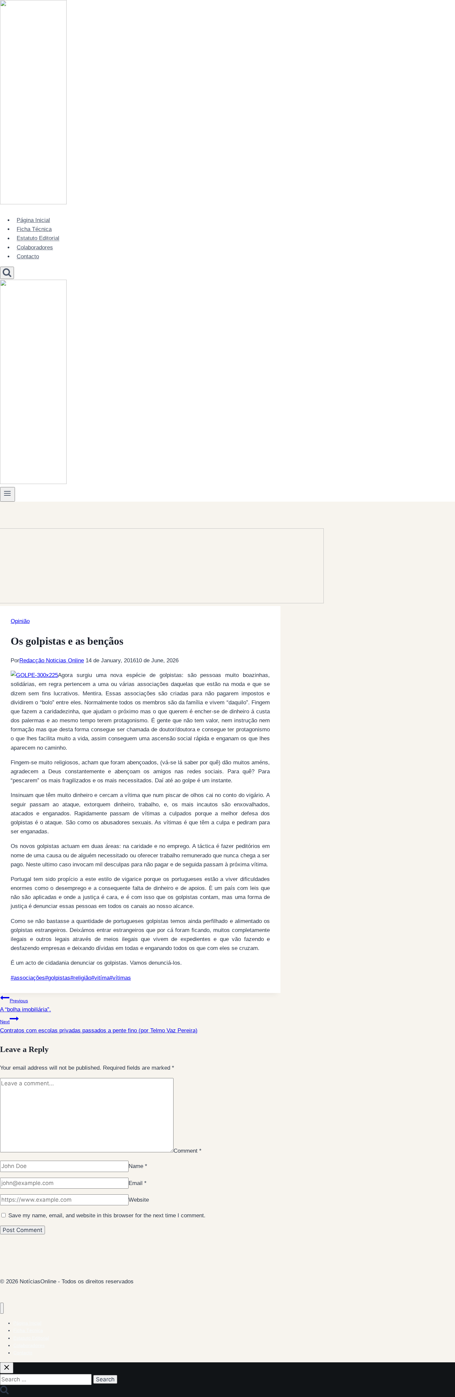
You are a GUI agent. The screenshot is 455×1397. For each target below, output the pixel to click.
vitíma (100, 978)
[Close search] (6, 1367)
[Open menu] (7, 494)
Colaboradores (35, 247)
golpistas (57, 978)
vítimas (120, 978)
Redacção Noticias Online (51, 660)
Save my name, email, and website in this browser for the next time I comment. (107, 1215)
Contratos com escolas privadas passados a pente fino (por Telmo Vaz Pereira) (99, 1026)
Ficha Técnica (34, 229)
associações (28, 978)
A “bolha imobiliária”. (25, 1005)
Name (138, 1166)
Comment (188, 1150)
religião (80, 978)
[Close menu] (2, 1308)
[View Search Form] (7, 273)
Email (138, 1183)
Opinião (20, 621)
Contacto (28, 256)
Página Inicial (33, 220)
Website (139, 1200)
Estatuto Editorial (38, 238)
